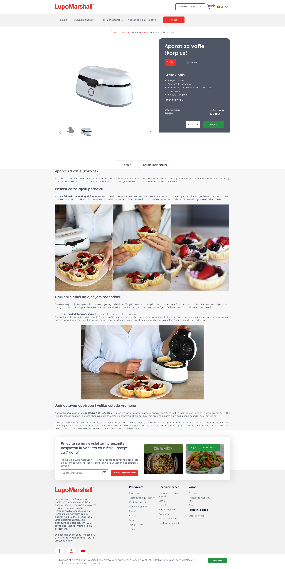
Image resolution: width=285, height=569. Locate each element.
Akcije (174, 19)
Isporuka (163, 505)
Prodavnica (126, 32)
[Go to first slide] (150, 132)
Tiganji (132, 529)
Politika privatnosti (168, 518)
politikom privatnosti (88, 563)
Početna (114, 32)
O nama (193, 493)
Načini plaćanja (167, 509)
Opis (127, 165)
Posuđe (63, 19)
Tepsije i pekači (136, 524)
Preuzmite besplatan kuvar (124, 473)
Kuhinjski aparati (83, 19)
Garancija (164, 514)
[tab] (127, 164)
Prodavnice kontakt (169, 523)
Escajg (132, 515)
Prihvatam (217, 560)
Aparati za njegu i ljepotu (142, 19)
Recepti (192, 505)
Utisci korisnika (155, 165)
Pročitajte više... (174, 99)
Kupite (213, 124)
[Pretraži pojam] (201, 7)
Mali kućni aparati (111, 19)
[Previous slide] (60, 132)
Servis (162, 500)
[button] (70, 131)
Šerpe (132, 520)
